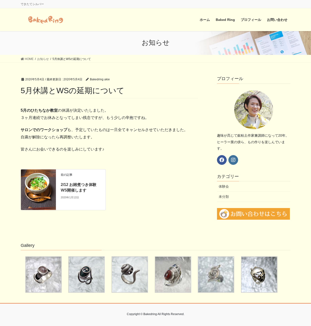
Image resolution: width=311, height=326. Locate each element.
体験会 (224, 186)
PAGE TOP (299, 312)
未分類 (224, 197)
